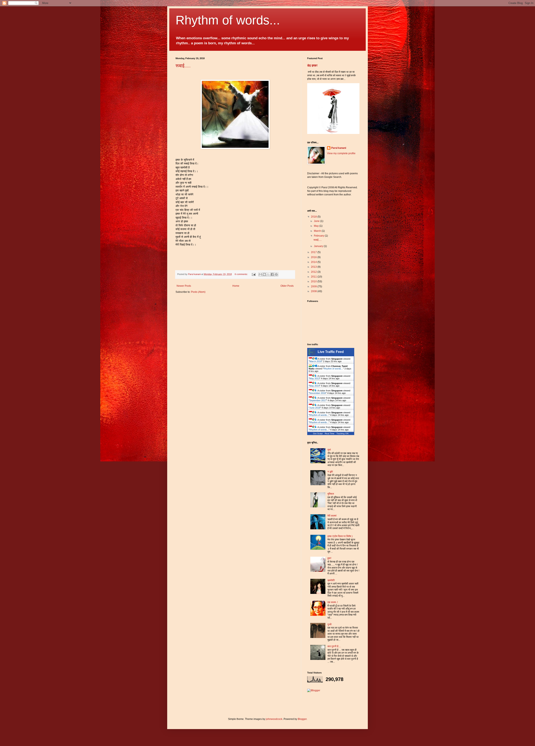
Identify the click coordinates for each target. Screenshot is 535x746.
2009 (314, 286)
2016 (314, 257)
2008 (314, 291)
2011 (314, 276)
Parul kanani (338, 147)
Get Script (318, 433)
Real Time (329, 433)
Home (235, 285)
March (318, 230)
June (317, 221)
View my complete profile (341, 153)
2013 (314, 266)
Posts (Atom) (198, 291)
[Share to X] (268, 274)
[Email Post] (253, 274)
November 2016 (318, 393)
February (319, 235)
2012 (314, 271)
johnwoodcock (274, 719)
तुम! (329, 449)
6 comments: (241, 274)
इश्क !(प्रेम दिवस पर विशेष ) (340, 536)
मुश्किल (330, 493)
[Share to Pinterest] (276, 274)
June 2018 (315, 407)
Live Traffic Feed (331, 352)
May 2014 (315, 385)
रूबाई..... (183, 65)
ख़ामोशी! (331, 580)
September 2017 (318, 400)
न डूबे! (330, 471)
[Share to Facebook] (272, 274)
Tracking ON (342, 433)
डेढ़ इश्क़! (312, 65)
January (319, 246)
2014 (314, 262)
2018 (314, 216)
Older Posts (287, 285)
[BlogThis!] (264, 274)
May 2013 (315, 378)
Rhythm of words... (228, 20)
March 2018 (316, 361)
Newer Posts (184, 285)
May (316, 225)
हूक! (329, 558)
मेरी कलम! (331, 515)
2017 (314, 252)
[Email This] (260, 274)
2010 (314, 281)
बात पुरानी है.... (334, 646)
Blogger (302, 719)
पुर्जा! (329, 624)
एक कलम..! (332, 602)
